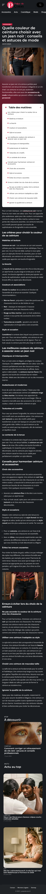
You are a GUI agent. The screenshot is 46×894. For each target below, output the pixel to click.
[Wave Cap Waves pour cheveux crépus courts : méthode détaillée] (23, 794)
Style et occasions (15, 173)
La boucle (12, 123)
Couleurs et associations (18, 128)
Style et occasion (15, 132)
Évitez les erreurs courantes (19, 178)
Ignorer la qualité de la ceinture (20, 203)
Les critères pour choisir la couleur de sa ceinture (22, 113)
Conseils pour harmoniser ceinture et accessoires (21, 163)
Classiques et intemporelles (19, 144)
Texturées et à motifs (16, 153)
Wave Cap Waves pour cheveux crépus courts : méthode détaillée (23, 818)
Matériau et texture (16, 119)
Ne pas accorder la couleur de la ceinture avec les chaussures (24, 188)
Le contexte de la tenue (17, 157)
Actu (5, 868)
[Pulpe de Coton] (15, 5)
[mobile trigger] (4, 5)
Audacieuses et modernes (18, 148)
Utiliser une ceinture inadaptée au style (23, 193)
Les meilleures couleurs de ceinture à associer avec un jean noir (21, 138)
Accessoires (7, 24)
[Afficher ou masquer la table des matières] (36, 107)
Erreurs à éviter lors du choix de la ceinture (23, 182)
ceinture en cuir (29, 211)
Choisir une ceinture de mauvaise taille (23, 198)
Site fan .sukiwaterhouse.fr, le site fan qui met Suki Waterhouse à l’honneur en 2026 (22, 871)
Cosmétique (7, 746)
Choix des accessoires (17, 168)
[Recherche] (40, 5)
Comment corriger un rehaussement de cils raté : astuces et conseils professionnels (22, 750)
